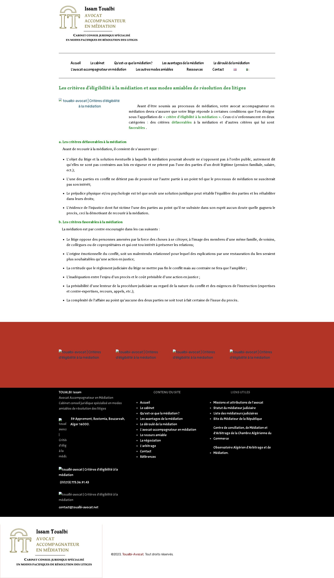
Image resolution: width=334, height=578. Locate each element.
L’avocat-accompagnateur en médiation (98, 69)
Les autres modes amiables (154, 69)
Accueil (76, 63)
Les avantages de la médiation (183, 63)
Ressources (195, 69)
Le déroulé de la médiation (231, 63)
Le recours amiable (153, 435)
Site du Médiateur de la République (237, 419)
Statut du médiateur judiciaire (234, 408)
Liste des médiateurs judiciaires (235, 413)
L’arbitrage (148, 446)
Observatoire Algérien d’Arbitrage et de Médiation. (242, 450)
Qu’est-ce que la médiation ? (133, 63)
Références (148, 457)
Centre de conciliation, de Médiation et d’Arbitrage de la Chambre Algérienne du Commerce (242, 433)
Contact (218, 69)
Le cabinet (97, 63)
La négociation (150, 440)
